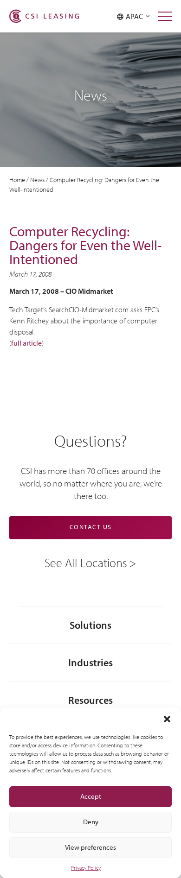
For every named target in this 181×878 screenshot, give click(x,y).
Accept (90, 796)
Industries (90, 662)
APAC (136, 16)
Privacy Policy (86, 867)
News (37, 180)
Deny (90, 821)
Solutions (90, 625)
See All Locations (86, 562)
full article (26, 342)
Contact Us (91, 527)
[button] (167, 719)
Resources (90, 700)
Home (17, 180)
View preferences (90, 847)
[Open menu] (165, 16)
